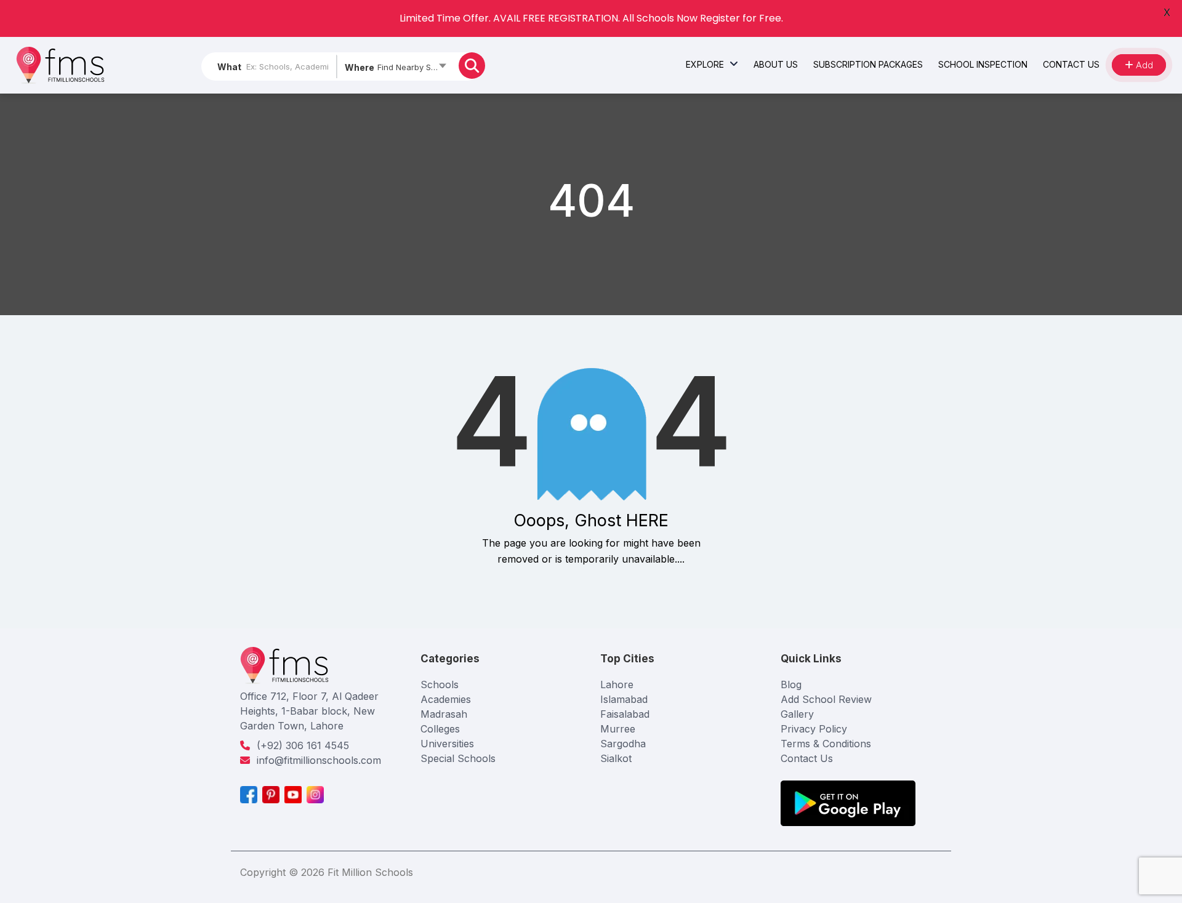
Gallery (797, 714)
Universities (447, 743)
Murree (617, 729)
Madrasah (443, 714)
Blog (791, 684)
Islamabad (624, 699)
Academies (445, 699)
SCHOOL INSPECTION (982, 64)
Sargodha (623, 743)
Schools (439, 684)
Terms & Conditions (826, 743)
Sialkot (616, 758)
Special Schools (458, 758)
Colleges (440, 729)
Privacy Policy (814, 729)
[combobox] (394, 69)
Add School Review (826, 699)
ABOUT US (776, 64)
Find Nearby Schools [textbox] (414, 67)
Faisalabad (624, 714)
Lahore (616, 684)
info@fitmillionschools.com (319, 760)
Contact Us (807, 758)
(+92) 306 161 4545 (303, 745)
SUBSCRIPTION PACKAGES (868, 64)
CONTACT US (1071, 64)
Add (1143, 65)
